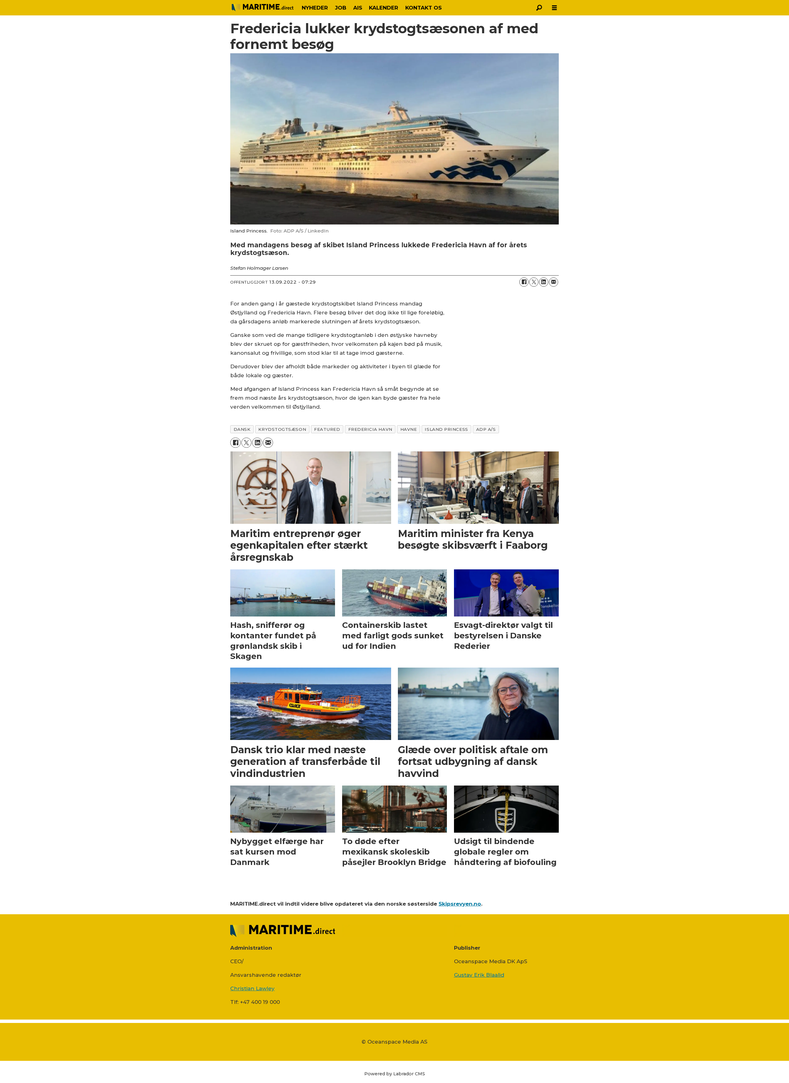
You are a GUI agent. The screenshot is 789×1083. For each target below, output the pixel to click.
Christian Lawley (252, 988)
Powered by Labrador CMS (394, 1074)
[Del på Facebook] (524, 282)
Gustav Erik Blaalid (479, 975)
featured (327, 429)
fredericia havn (370, 429)
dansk (242, 429)
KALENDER (383, 8)
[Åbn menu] (554, 8)
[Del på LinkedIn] (543, 282)
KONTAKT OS (423, 8)
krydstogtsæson (282, 429)
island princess (446, 429)
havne (408, 429)
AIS (357, 8)
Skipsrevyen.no (460, 904)
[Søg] (539, 7)
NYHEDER (315, 8)
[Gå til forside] (262, 7)
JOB (340, 8)
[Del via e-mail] (553, 282)
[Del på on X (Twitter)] (533, 282)
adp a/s (486, 429)
